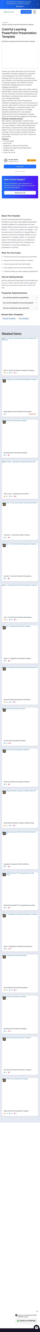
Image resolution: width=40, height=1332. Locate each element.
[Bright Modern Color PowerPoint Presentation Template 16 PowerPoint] (20, 379)
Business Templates (9, 318)
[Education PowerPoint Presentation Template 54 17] (20, 1037)
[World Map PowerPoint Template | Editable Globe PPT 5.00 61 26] (20, 791)
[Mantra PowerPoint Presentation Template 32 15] (20, 749)
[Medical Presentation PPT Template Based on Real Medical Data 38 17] (20, 874)
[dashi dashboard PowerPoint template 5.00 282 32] (20, 955)
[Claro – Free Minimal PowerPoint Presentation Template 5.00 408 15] (20, 585)
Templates (5, 22)
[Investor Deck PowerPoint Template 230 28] (20, 708)
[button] (20, 297)
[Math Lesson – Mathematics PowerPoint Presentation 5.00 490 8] (20, 461)
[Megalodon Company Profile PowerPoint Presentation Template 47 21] (20, 833)
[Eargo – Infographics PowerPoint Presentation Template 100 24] (20, 914)
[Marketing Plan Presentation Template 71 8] (20, 420)
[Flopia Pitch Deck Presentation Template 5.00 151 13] (20, 1079)
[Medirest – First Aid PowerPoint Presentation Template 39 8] (20, 544)
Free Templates (24, 318)
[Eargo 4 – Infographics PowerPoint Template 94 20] (20, 626)
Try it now (20, 6)
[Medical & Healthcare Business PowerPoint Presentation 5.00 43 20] (20, 667)
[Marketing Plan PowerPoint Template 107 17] (20, 996)
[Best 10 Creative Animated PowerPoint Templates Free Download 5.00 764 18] (20, 340)
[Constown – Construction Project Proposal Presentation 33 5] (20, 503)
